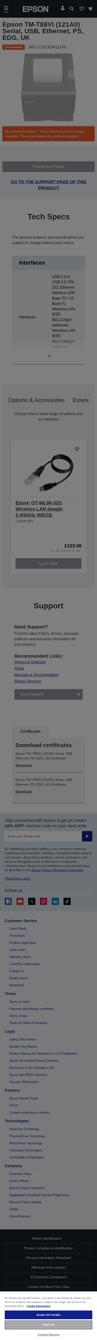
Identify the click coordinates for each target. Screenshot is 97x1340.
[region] (48, 1315)
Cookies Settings (48, 1334)
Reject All (48, 1324)
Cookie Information (39, 1306)
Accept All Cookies (48, 1314)
